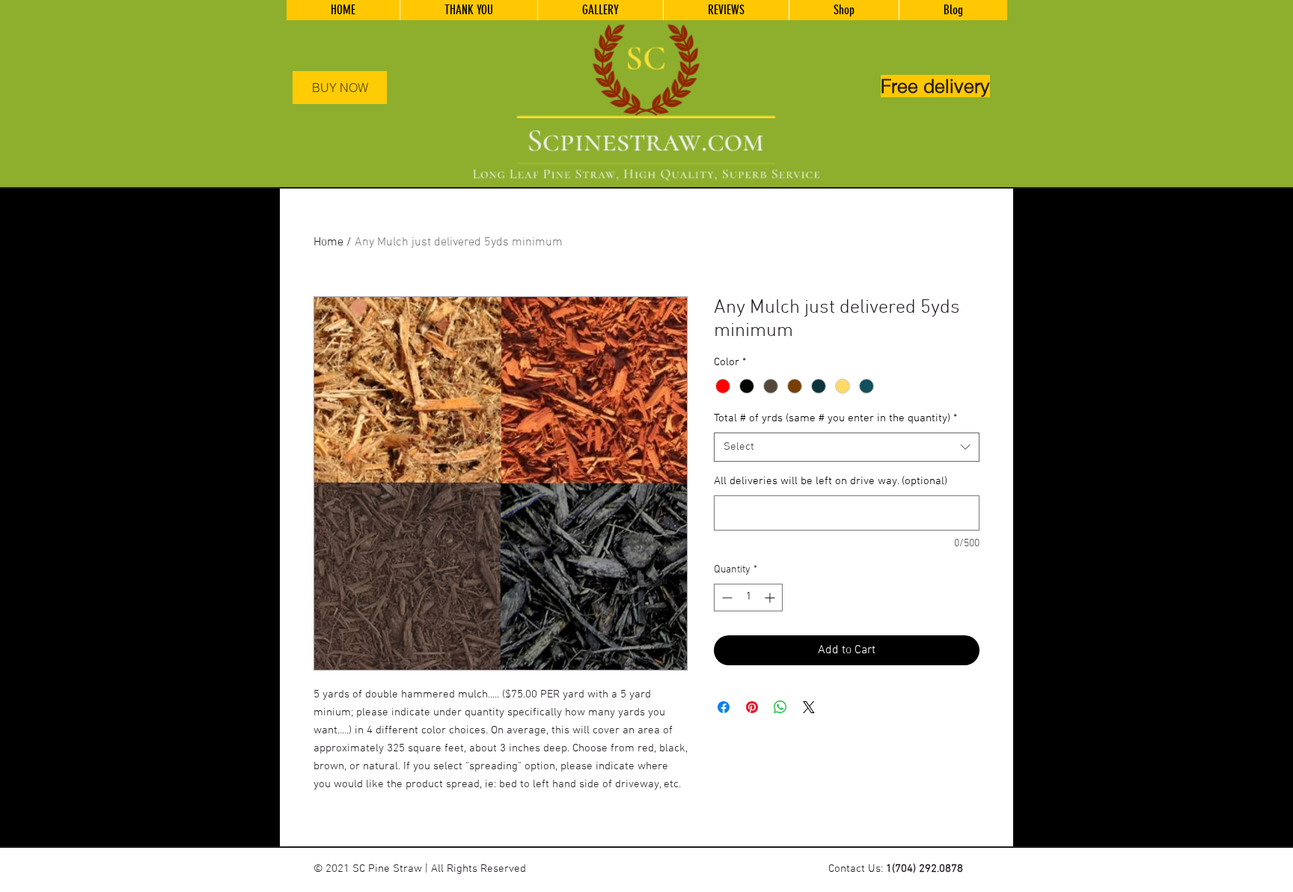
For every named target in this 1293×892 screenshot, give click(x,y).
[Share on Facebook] (724, 707)
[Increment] (771, 597)
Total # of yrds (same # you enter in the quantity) (835, 418)
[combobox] (846, 447)
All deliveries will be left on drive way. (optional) (830, 481)
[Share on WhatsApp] (780, 707)
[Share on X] (809, 707)
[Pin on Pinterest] (752, 707)
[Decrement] (725, 597)
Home (328, 242)
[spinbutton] (748, 597)
